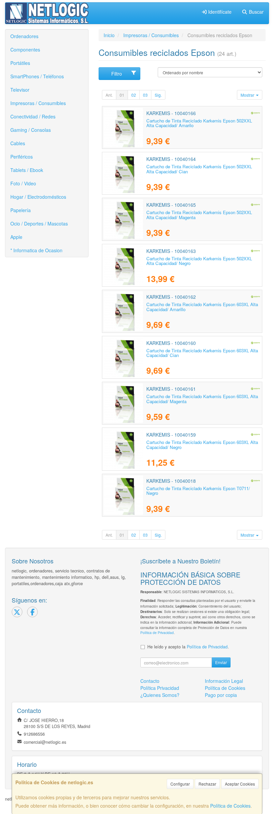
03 (145, 95)
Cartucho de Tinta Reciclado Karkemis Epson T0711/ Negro (198, 490)
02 (133, 95)
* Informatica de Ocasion (36, 250)
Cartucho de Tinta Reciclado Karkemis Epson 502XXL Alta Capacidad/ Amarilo (199, 123)
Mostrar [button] (248, 95)
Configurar (180, 784)
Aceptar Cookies (240, 784)
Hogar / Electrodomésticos (38, 196)
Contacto (149, 680)
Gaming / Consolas (30, 129)
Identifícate (219, 11)
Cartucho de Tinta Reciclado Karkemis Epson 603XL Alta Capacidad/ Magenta (202, 398)
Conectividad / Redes (32, 116)
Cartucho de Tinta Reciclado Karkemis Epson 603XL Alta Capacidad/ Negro (202, 444)
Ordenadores (24, 36)
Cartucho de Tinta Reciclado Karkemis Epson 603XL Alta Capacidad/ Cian (202, 353)
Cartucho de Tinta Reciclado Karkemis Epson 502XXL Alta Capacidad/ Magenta (199, 214)
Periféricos (21, 156)
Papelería (20, 210)
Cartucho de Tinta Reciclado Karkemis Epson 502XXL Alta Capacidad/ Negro (199, 261)
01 (122, 95)
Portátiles (20, 63)
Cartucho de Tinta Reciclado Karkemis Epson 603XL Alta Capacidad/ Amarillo (202, 306)
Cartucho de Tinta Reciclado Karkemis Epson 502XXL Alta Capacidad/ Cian (199, 169)
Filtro (116, 73)
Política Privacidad (159, 688)
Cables (17, 143)
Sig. (158, 95)
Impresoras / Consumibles (38, 103)
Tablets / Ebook (26, 170)
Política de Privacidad (157, 632)
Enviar (221, 662)
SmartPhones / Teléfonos (37, 76)
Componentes (25, 49)
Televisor (19, 89)
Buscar (256, 11)
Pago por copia (221, 695)
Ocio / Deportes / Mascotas (39, 223)
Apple (16, 237)
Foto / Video (23, 183)
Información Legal (224, 680)
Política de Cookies (230, 805)
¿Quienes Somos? (159, 695)
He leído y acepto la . (188, 647)
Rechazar (207, 784)
